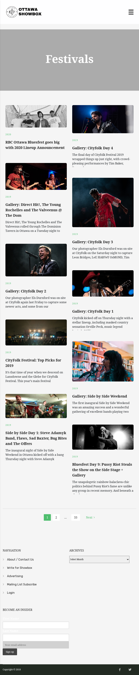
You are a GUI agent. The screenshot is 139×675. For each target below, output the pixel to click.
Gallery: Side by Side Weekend (99, 396)
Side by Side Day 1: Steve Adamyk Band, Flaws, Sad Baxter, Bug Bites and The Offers (36, 438)
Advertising (15, 576)
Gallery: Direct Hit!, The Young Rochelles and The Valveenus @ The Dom (33, 210)
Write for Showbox (19, 568)
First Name (11, 619)
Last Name (10, 631)
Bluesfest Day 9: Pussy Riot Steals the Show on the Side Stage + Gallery (102, 470)
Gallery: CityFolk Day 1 (92, 311)
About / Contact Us (20, 559)
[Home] (23, 12)
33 (75, 517)
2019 (75, 140)
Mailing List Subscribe (22, 584)
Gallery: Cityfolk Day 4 (92, 147)
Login (11, 592)
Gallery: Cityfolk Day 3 (92, 241)
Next (89, 517)
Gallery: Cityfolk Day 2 (25, 291)
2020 (8, 134)
